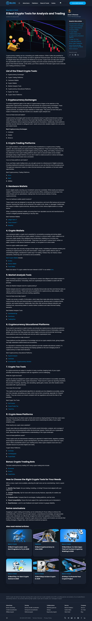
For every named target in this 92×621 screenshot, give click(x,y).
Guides (53, 3)
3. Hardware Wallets (74, 29)
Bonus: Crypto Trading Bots (75, 43)
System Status (68, 609)
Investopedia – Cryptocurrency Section (19, 361)
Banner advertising (10, 607)
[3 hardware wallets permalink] (5, 186)
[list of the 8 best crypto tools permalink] (5, 71)
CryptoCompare (12, 356)
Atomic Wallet (12, 263)
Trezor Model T (12, 222)
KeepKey (10, 225)
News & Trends (44, 3)
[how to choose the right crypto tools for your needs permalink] (5, 479)
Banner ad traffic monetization (32, 607)
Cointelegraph (12, 453)
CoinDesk (11, 358)
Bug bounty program (52, 612)
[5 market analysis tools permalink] (5, 274)
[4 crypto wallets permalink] (5, 230)
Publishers (35, 3)
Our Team (83, 609)
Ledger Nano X (12, 219)
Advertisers (26, 3)
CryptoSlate (11, 456)
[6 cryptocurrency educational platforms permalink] (5, 324)
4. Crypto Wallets (73, 31)
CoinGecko (11, 316)
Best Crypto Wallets (12, 258)
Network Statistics (69, 607)
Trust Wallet (11, 266)
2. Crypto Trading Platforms (75, 27)
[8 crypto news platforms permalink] (5, 414)
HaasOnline (11, 474)
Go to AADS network (77, 3)
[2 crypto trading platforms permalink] (5, 143)
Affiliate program (10, 612)
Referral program (29, 612)
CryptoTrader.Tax (13, 406)
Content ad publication (11, 609)
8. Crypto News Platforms (75, 41)
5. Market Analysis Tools (75, 33)
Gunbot (10, 471)
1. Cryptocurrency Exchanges (76, 25)
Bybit (9, 178)
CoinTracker (11, 403)
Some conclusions (73, 48)
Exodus (10, 261)
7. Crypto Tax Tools (73, 39)
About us (83, 607)
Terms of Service (37, 618)
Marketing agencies (51, 607)
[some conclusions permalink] (5, 508)
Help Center (67, 612)
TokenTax (11, 409)
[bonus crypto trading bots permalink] (5, 461)
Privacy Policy (48, 618)
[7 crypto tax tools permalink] (5, 366)
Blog (7, 10)
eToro (9, 175)
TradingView (12, 319)
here (52, 269)
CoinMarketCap (12, 313)
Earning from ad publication (31, 609)
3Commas (11, 468)
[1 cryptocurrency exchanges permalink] (5, 99)
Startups (49, 609)
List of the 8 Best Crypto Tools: (76, 23)
